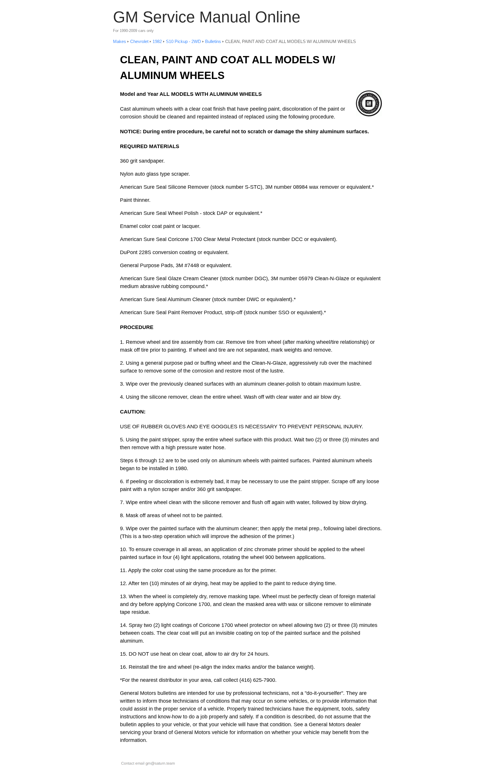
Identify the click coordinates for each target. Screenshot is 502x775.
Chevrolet (139, 41)
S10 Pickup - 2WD (183, 41)
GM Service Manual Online (206, 17)
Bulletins (213, 41)
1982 (157, 41)
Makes (119, 41)
